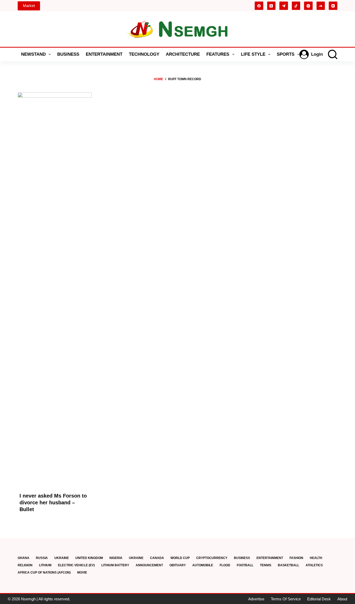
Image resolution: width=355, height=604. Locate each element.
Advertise (256, 599)
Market (29, 5)
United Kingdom (89, 558)
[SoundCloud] (321, 6)
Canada (157, 558)
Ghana (23, 558)
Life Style (253, 54)
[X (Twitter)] (271, 6)
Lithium (45, 565)
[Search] (332, 54)
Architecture (183, 54)
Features (217, 54)
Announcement (149, 565)
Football (245, 565)
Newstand (33, 54)
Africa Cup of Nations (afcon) (44, 572)
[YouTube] (333, 6)
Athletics (314, 565)
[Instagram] (308, 6)
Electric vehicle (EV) (76, 565)
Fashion (296, 558)
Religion (25, 565)
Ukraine (61, 558)
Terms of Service (286, 599)
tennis (265, 565)
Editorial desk (319, 599)
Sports (285, 54)
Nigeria (115, 558)
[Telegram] (283, 6)
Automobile (202, 565)
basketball (288, 565)
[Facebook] (259, 6)
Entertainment (104, 54)
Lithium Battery (115, 565)
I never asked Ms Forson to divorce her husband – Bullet (53, 502)
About (342, 599)
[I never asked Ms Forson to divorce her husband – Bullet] (55, 287)
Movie (82, 572)
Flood (225, 565)
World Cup (180, 558)
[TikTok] (296, 6)
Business (68, 54)
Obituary (177, 565)
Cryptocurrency (211, 558)
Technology (144, 54)
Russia (42, 558)
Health (316, 558)
